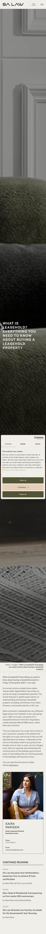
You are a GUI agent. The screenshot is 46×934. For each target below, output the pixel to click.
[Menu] (42, 4)
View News (23, 875)
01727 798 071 (10, 842)
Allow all (23, 480)
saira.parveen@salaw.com (14, 850)
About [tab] (37, 444)
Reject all (23, 494)
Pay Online (34, 4)
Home (8, 665)
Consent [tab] (8, 444)
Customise (22, 487)
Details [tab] (23, 444)
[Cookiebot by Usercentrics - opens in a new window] (34, 438)
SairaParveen (12, 825)
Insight (15, 665)
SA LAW (13, 4)
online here (13, 765)
